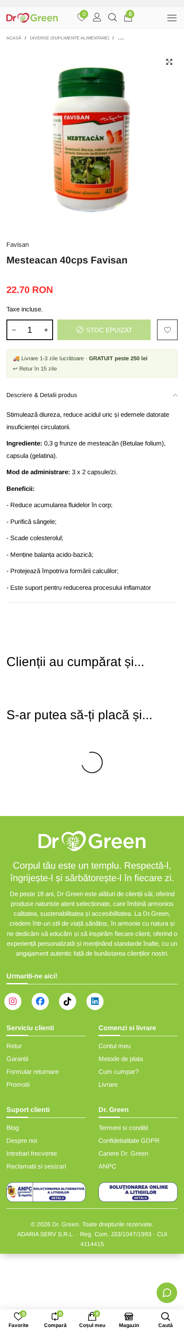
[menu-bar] (172, 18)
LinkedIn (95, 1001)
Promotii (18, 1084)
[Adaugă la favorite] (167, 330)
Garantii (17, 1058)
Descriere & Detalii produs (41, 395)
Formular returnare (32, 1071)
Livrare (108, 1084)
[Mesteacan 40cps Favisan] (92, 139)
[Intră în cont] (97, 18)
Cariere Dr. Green (123, 1153)
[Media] (169, 61)
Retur (14, 1045)
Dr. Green (65, 1224)
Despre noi (21, 1140)
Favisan (17, 244)
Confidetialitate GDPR (129, 1140)
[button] (13, 329)
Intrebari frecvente (31, 1153)
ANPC (107, 1166)
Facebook (40, 1001)
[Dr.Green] (32, 18)
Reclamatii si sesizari (36, 1166)
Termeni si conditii (123, 1127)
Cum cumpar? (118, 1071)
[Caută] (112, 18)
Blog (12, 1127)
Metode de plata (120, 1058)
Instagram (12, 1001)
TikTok (67, 1001)
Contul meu (114, 1045)
